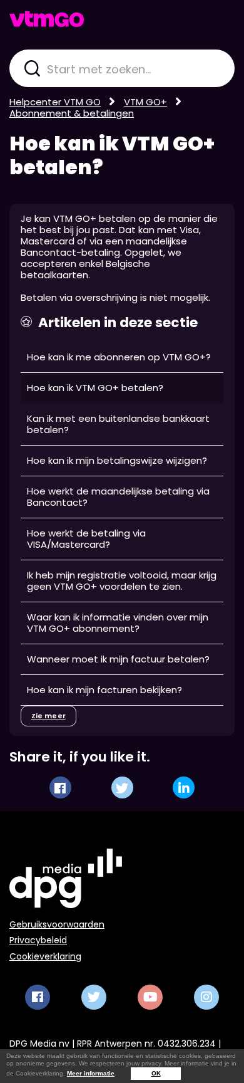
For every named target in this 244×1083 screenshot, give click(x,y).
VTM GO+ (145, 101)
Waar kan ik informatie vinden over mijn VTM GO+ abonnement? (117, 622)
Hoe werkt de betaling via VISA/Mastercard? (86, 538)
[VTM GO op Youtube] (150, 997)
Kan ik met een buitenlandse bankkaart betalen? (118, 424)
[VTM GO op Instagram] (206, 997)
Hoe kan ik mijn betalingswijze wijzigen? (117, 460)
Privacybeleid (38, 940)
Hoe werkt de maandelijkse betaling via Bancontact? (118, 496)
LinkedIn (184, 787)
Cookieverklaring (45, 956)
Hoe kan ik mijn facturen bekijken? (104, 689)
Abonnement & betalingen (71, 113)
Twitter (122, 787)
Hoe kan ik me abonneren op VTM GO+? (119, 357)
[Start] (46, 19)
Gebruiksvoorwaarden (56, 924)
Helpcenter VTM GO (55, 101)
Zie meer (48, 716)
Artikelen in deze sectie (118, 323)
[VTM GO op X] (93, 997)
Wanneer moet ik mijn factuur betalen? (118, 659)
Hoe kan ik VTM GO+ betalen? (112, 155)
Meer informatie (90, 1073)
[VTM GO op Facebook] (37, 997)
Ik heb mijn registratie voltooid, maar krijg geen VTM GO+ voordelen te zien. (121, 580)
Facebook (60, 787)
